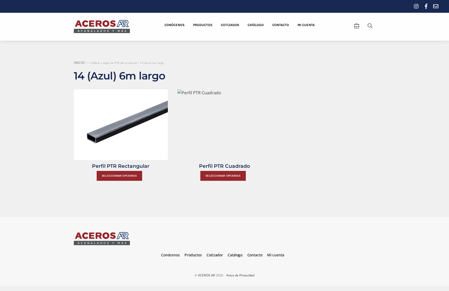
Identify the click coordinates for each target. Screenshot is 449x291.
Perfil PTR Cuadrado (224, 166)
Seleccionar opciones (119, 175)
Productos (202, 25)
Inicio (79, 62)
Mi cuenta (306, 25)
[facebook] (426, 5)
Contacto (280, 25)
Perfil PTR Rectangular (120, 166)
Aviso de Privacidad (240, 275)
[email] (435, 5)
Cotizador (230, 25)
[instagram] (416, 5)
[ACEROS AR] (102, 26)
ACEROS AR (206, 275)
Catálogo (256, 25)
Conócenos (174, 25)
